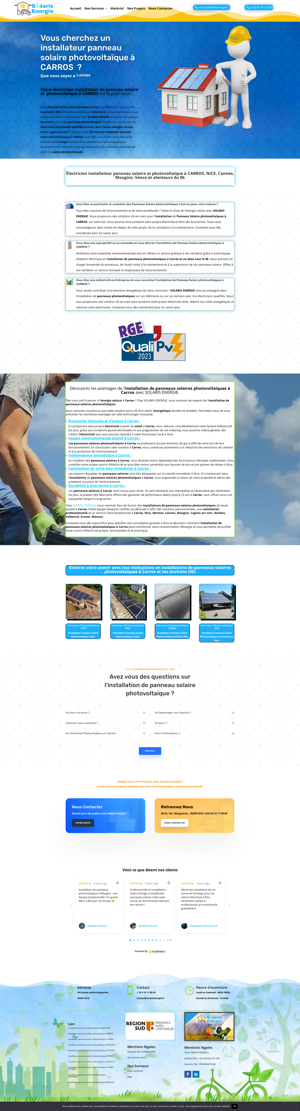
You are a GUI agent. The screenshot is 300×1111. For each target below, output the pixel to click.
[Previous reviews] (71, 906)
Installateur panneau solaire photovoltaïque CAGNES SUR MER (91, 1068)
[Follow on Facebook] (187, 1074)
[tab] (130, 940)
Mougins (183, 513)
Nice (148, 513)
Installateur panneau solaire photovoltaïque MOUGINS (91, 1044)
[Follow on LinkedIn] (195, 1074)
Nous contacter (135, 1070)
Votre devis (82, 823)
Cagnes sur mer (201, 513)
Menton (158, 513)
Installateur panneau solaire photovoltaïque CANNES (91, 1039)
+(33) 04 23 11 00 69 (261, 7)
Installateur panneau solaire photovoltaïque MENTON (91, 1082)
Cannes (170, 513)
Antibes (219, 513)
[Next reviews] (229, 906)
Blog (129, 1076)
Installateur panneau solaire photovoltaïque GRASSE (90, 1033)
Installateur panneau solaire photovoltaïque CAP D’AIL (91, 1050)
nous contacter (175, 823)
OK (234, 1106)
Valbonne (72, 516)
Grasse (85, 516)
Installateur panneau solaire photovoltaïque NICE (89, 1028)
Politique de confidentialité (141, 1051)
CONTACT (150, 751)
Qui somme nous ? (137, 1057)
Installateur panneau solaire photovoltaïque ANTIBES (91, 1056)
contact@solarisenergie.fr (213, 7)
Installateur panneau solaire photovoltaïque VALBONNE (87, 1075)
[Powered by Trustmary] (150, 951)
